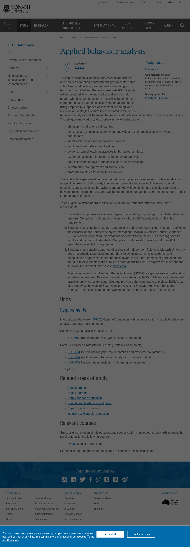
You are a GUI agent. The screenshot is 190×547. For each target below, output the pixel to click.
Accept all (110, 534)
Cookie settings (141, 534)
